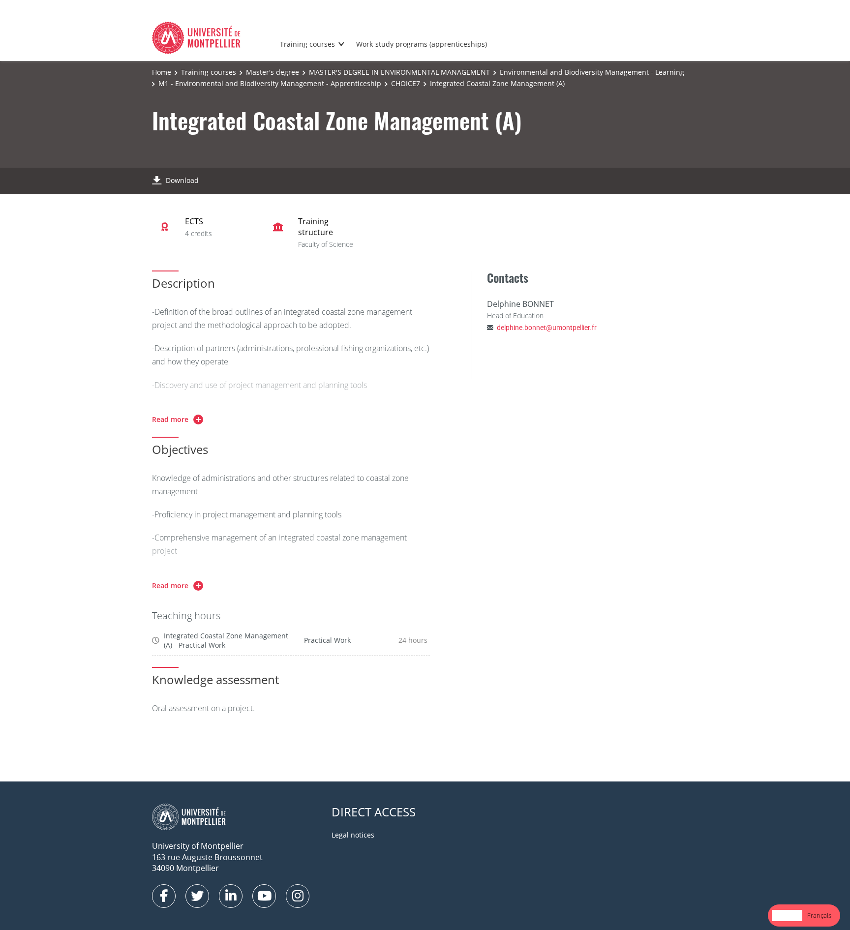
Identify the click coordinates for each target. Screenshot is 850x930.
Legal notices (353, 835)
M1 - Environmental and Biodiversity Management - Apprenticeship (269, 83)
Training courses (307, 44)
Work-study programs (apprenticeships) (421, 44)
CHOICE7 (405, 83)
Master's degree (272, 72)
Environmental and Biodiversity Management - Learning (592, 72)
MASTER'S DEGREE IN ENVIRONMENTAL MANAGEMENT (399, 72)
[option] (819, 915)
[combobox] (787, 915)
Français (819, 915)
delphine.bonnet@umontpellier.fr (547, 327)
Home (161, 72)
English (787, 915)
